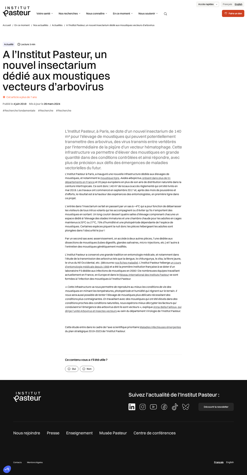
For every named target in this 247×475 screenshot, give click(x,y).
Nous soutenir (146, 13)
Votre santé (43, 13)
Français (227, 4)
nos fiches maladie (126, 262)
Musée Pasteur (113, 432)
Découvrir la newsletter (216, 406)
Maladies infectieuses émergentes (160, 327)
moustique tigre (109, 178)
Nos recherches (68, 13)
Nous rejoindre (26, 432)
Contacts (17, 462)
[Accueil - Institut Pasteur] (16, 11)
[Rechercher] (165, 14)
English (238, 4)
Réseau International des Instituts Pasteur (144, 274)
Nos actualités (40, 25)
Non (89, 368)
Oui (74, 368)
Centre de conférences (155, 432)
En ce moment (121, 13)
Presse (53, 432)
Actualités (57, 25)
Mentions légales (35, 462)
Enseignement (79, 432)
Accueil (7, 25)
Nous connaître (95, 13)
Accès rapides (206, 4)
